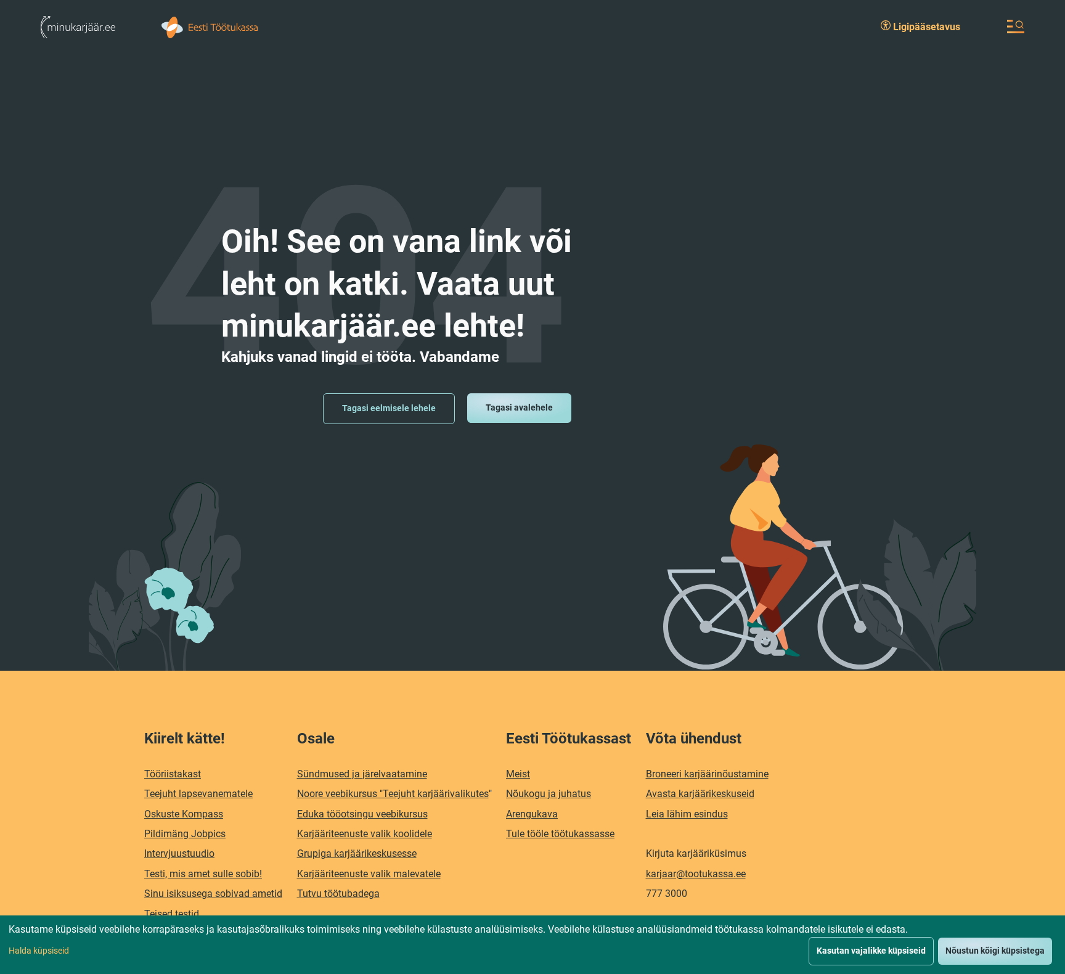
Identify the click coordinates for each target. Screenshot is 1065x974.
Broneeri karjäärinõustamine (707, 774)
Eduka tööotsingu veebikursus (362, 814)
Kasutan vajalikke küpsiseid (871, 951)
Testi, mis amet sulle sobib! (203, 874)
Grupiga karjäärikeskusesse (357, 853)
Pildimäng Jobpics (185, 834)
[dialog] (532, 944)
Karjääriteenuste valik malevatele (369, 874)
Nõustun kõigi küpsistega (995, 951)
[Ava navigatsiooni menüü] (1015, 26)
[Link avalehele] (78, 26)
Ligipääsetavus (925, 27)
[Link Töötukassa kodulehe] (209, 26)
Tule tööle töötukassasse (560, 834)
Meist (518, 774)
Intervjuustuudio (179, 853)
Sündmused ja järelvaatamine (362, 774)
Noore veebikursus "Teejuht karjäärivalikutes (393, 794)
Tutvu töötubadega (338, 893)
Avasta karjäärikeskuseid (700, 794)
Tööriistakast (172, 774)
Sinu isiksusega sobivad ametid (213, 893)
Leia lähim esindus (687, 814)
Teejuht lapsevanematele (198, 794)
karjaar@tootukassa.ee (696, 874)
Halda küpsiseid (39, 951)
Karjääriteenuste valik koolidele (364, 834)
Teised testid (171, 914)
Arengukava (532, 814)
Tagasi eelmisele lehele (389, 408)
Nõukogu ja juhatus (548, 794)
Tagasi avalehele (519, 407)
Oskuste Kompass (183, 814)
